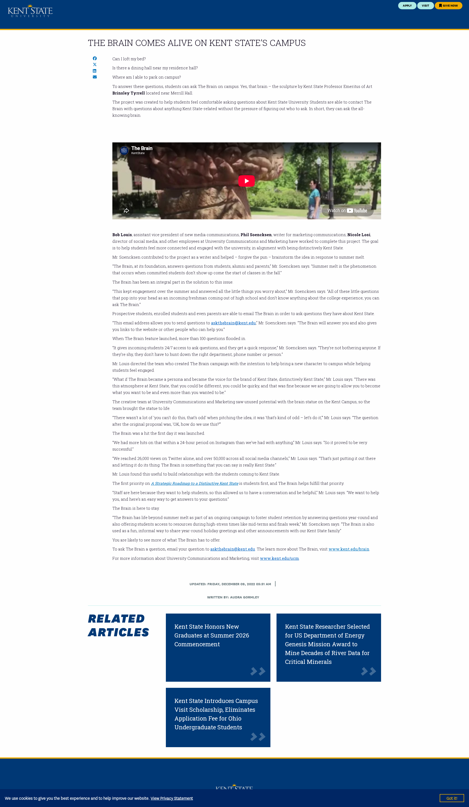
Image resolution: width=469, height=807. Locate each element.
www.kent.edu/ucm (279, 558)
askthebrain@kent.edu (233, 322)
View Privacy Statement (172, 798)
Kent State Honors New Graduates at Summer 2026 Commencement (211, 635)
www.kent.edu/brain (349, 549)
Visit (425, 5)
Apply (407, 5)
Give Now (450, 5)
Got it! (452, 798)
